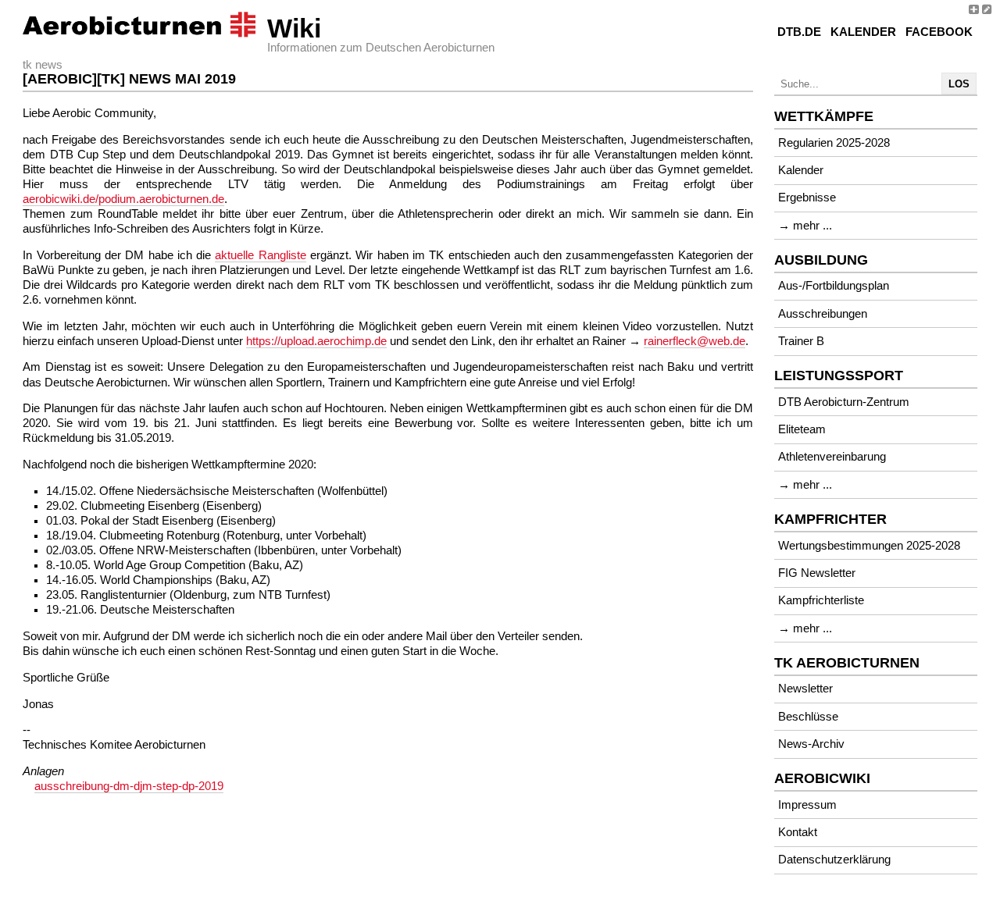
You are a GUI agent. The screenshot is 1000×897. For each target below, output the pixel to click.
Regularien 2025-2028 (834, 143)
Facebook (939, 32)
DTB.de (799, 32)
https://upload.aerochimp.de (316, 341)
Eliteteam (802, 429)
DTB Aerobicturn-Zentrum (843, 402)
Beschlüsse (808, 716)
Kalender (863, 32)
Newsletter (805, 688)
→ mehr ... (805, 225)
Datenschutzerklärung (834, 859)
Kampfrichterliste (821, 600)
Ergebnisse (807, 197)
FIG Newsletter (816, 573)
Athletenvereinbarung (832, 456)
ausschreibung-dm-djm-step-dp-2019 (128, 786)
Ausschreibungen (822, 314)
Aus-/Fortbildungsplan (833, 285)
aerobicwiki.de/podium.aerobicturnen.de (123, 199)
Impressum (807, 805)
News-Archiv (811, 744)
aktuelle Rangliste (260, 255)
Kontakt (797, 832)
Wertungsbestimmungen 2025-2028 (869, 545)
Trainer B (801, 341)
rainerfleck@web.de (694, 341)
